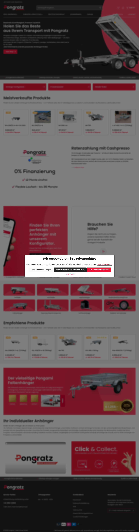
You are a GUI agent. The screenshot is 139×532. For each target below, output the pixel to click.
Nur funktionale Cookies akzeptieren (70, 270)
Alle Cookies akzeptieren (99, 270)
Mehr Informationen (104, 264)
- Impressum (69, 274)
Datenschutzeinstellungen (41, 270)
